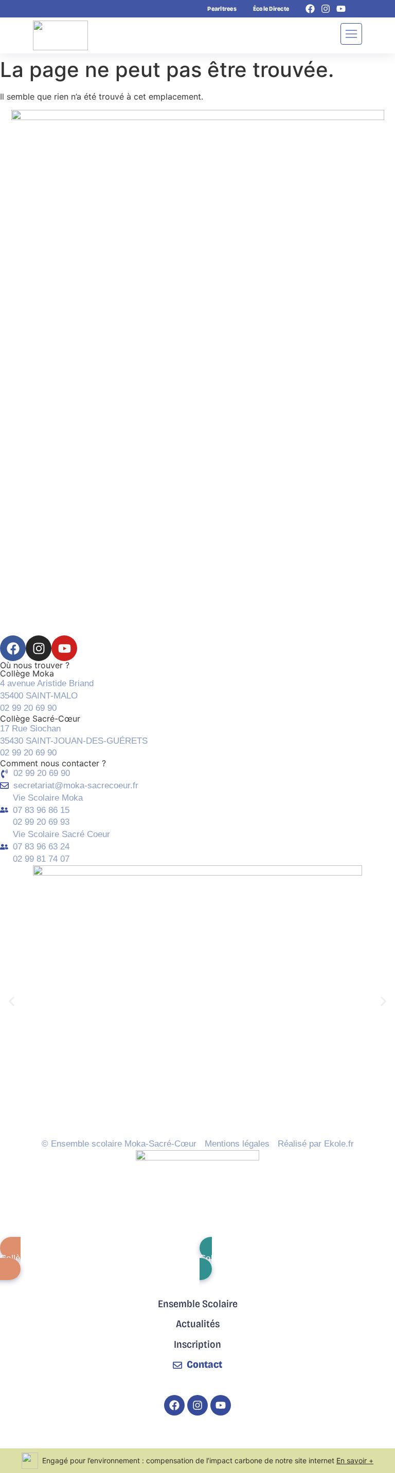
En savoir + (354, 1460)
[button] (11, 1001)
